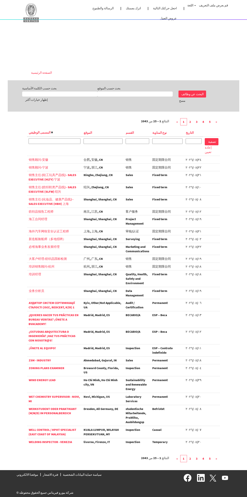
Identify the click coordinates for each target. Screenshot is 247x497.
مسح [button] (182, 101)
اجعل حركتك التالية (165, 8)
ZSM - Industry (40, 360)
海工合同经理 (38, 219)
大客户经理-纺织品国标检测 (48, 259)
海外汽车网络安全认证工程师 (49, 231)
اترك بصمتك (133, 8)
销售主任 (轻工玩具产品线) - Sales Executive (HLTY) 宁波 (52, 177)
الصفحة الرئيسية (41, 72)
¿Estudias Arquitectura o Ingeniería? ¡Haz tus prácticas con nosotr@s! (52, 336)
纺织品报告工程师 (41, 211)
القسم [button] (130, 132)
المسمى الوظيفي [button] (40, 132)
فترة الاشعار (50, 474)
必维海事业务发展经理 (44, 247)
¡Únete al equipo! (42, 348)
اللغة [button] (190, 5)
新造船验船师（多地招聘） (47, 239)
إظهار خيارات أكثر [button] (36, 100)
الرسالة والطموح (103, 8)
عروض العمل (168, 18)
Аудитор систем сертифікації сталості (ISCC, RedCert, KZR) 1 (52, 305)
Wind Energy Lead (42, 380)
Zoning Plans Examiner (46, 368)
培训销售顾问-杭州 (41, 266)
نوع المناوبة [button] (159, 132)
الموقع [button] (88, 132)
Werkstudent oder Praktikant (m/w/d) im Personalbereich (53, 411)
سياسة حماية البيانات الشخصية (82, 474)
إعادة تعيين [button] (208, 149)
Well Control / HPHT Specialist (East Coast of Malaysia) (52, 432)
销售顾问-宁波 (38, 167)
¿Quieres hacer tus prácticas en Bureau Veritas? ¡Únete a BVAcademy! (54, 319)
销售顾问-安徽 (38, 160)
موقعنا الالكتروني (27, 474)
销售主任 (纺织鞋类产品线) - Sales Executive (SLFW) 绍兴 (52, 189)
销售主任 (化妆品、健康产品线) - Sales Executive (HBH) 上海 (51, 201)
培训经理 (35, 274)
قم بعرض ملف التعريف (213, 5)
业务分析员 (36, 291)
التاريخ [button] (190, 132)
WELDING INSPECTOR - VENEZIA (50, 442)
